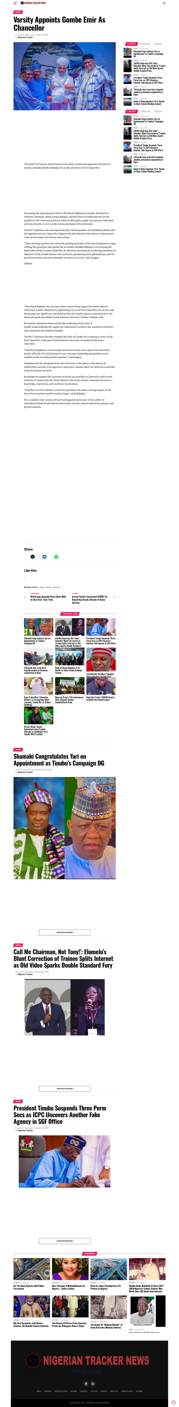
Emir (42, 587)
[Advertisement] (70, 141)
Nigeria (57, 587)
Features (47, 1391)
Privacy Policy (127, 1391)
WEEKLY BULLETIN (61, 1391)
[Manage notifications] (174, 1402)
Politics (94, 1391)
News (39, 1391)
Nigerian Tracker (25, 37)
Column (139, 1391)
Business (84, 1391)
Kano (49, 587)
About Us (114, 1391)
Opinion (73, 1391)
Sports (104, 1391)
